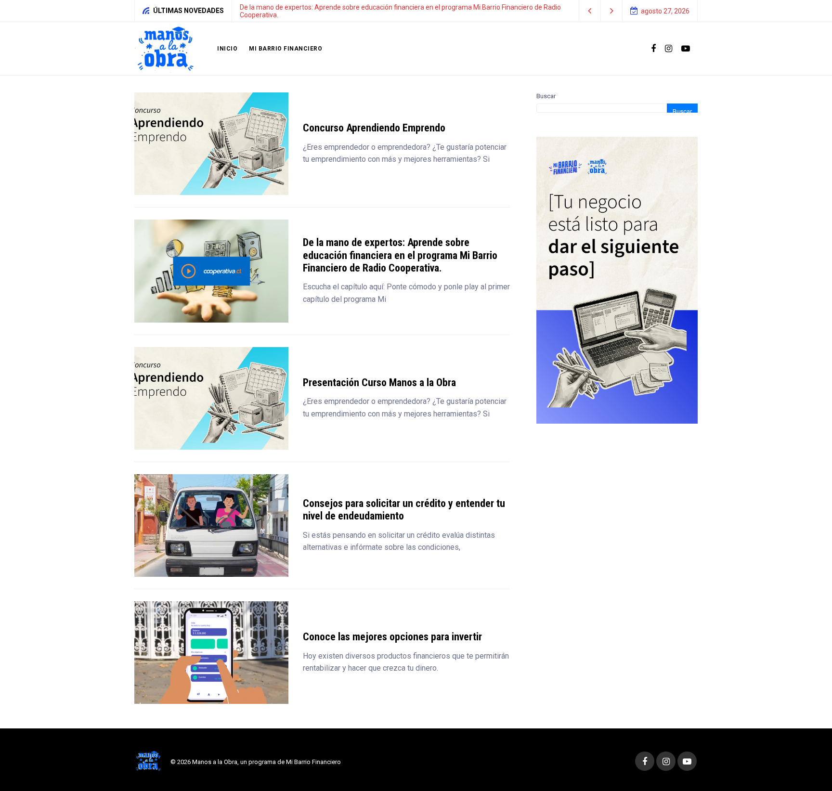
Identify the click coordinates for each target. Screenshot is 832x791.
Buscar (546, 96)
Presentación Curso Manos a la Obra (379, 382)
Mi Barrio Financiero (285, 48)
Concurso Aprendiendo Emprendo (374, 128)
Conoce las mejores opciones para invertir (392, 637)
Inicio (227, 48)
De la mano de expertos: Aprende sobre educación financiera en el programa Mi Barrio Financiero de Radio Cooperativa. (400, 255)
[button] (590, 11)
